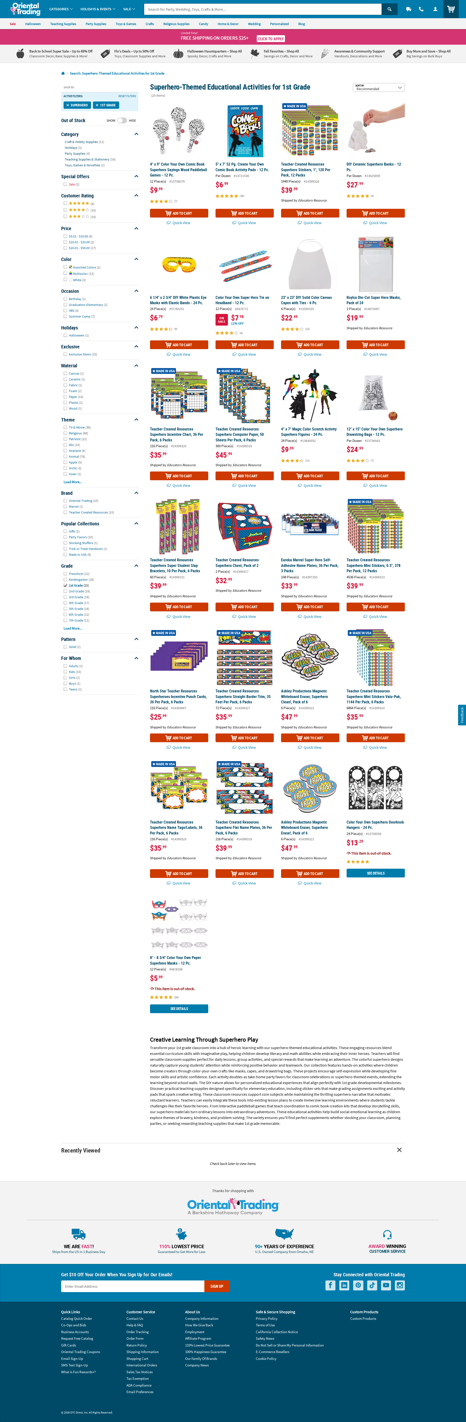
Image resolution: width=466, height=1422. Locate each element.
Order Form (134, 1338)
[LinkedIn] (344, 1285)
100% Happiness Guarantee (205, 1351)
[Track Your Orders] (408, 9)
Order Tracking (137, 1331)
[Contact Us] (421, 9)
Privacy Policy (266, 1318)
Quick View (181, 222)
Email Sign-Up (72, 1358)
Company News (197, 1365)
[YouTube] (386, 1285)
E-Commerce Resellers (272, 1351)
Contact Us (134, 1318)
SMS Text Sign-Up (74, 1365)
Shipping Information (142, 1351)
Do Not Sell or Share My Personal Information (290, 1345)
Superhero (79, 105)
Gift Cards (68, 1345)
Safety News (265, 1338)
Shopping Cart (137, 1358)
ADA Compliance (138, 1385)
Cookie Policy (266, 1358)
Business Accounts (75, 1331)
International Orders (141, 1365)
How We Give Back (199, 1325)
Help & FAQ (134, 1325)
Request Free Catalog (77, 1338)
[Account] (435, 9)
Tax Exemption (137, 1378)
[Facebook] (330, 1285)
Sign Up (216, 1286)
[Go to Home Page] (63, 73)
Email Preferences (139, 1391)
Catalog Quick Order (76, 1318)
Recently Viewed (80, 1150)
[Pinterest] (358, 1285)
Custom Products (363, 1318)
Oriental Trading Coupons (80, 1351)
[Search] (390, 9)
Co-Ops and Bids (73, 1325)
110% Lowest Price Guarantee (207, 1345)
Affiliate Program (198, 1338)
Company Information (201, 1318)
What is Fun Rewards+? (78, 1372)
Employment (194, 1331)
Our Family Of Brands (201, 1358)
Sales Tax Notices (139, 1372)
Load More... (73, 482)
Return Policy (136, 1345)
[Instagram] (400, 1285)
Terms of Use (265, 1325)
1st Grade (107, 105)
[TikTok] (372, 1285)
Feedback (461, 715)
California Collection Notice (277, 1331)
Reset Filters (127, 96)
